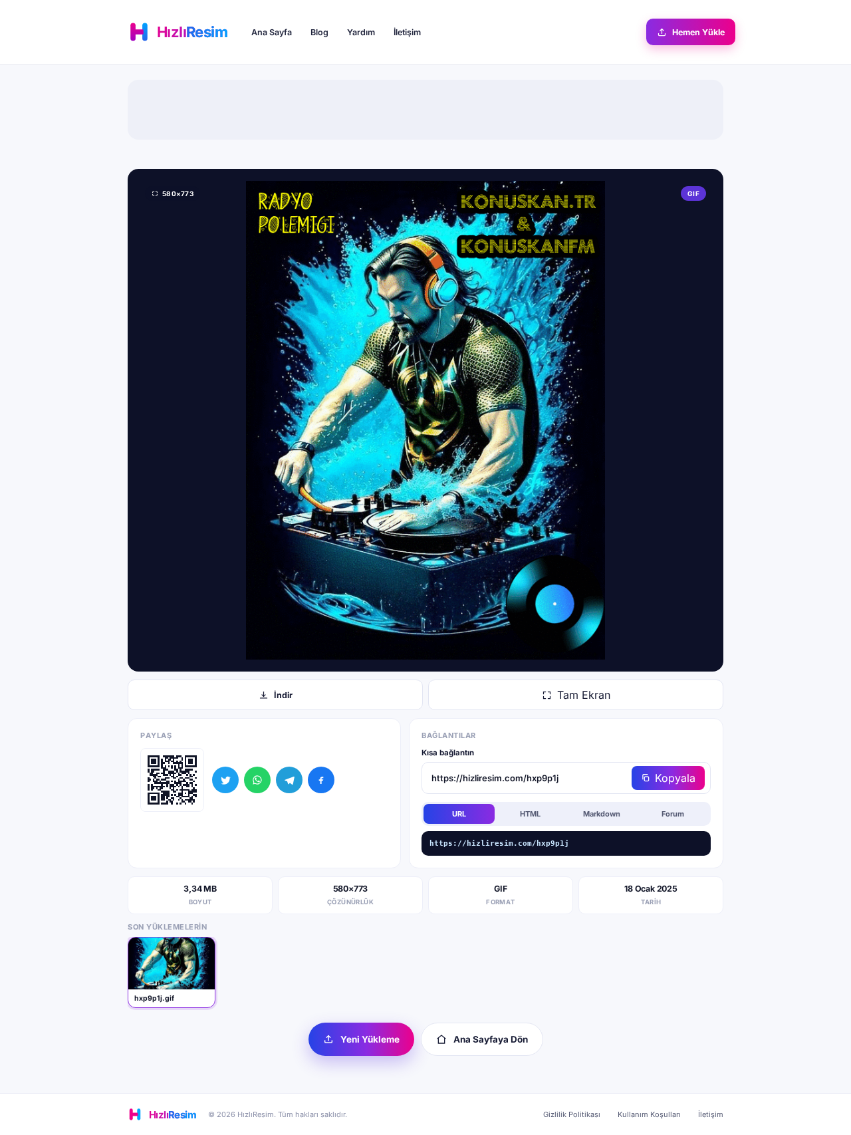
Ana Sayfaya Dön (490, 1039)
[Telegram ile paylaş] (289, 780)
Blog (319, 32)
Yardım (361, 32)
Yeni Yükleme (370, 1039)
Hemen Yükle (698, 32)
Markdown (601, 814)
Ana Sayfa (271, 32)
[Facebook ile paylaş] (321, 780)
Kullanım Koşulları (649, 1114)
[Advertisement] (425, 110)
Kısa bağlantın (448, 752)
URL (459, 814)
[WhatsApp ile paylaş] (257, 780)
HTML (530, 814)
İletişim (407, 32)
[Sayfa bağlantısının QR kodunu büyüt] (172, 780)
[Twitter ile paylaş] (225, 780)
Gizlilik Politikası (571, 1114)
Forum (673, 814)
